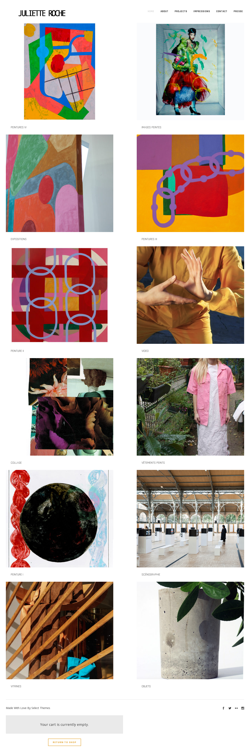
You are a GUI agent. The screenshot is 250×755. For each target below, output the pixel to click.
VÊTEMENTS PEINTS (153, 463)
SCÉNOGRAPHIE (151, 575)
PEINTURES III (149, 239)
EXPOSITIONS (19, 239)
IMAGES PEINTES (151, 127)
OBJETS (146, 686)
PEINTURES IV (19, 127)
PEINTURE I (17, 575)
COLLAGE (16, 463)
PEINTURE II (17, 351)
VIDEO (145, 351)
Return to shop (64, 742)
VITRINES (16, 686)
